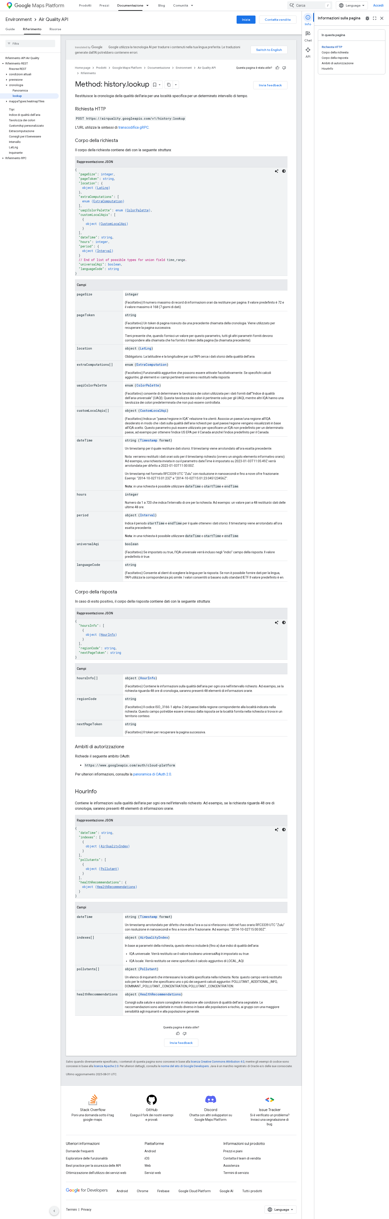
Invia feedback (270, 85)
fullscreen (374, 18)
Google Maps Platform (127, 67)
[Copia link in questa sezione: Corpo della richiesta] (122, 141)
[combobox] (309, 5)
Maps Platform (48, 5)
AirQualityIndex (114, 846)
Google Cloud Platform (195, 1191)
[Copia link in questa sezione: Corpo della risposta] (121, 592)
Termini (71, 1209)
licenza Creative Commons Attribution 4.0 (217, 1061)
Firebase (163, 1191)
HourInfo (108, 634)
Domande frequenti (80, 1151)
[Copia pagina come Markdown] (169, 85)
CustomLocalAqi (113, 224)
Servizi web (153, 1173)
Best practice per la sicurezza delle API (93, 1165)
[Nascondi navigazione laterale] (54, 1210)
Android (150, 1151)
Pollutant (109, 869)
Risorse (55, 29)
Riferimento (32, 29)
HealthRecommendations (116, 887)
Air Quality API (53, 19)
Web (148, 1165)
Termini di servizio (236, 1173)
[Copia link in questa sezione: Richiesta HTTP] (110, 109)
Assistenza (231, 1165)
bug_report (367, 18)
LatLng (102, 187)
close (381, 18)
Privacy (86, 1209)
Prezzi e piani (232, 1151)
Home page (82, 67)
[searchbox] (30, 43)
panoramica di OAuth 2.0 (152, 774)
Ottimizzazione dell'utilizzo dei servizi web (96, 1173)
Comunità (180, 5)
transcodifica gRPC (133, 127)
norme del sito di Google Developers (185, 1066)
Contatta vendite (278, 20)
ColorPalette (138, 210)
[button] (29, 63)
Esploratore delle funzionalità (87, 1158)
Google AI (226, 1191)
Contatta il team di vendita (242, 1158)
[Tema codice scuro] (283, 171)
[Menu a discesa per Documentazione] (148, 5)
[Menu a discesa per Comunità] (193, 5)
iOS (147, 1158)
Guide (10, 29)
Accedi (378, 5)
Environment (18, 19)
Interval (104, 251)
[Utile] (277, 67)
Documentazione (130, 5)
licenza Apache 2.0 (106, 1066)
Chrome (142, 1191)
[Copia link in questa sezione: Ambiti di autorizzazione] (128, 747)
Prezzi (104, 5)
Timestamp (148, 440)
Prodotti (85, 5)
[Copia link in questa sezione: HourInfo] (101, 792)
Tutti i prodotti (252, 1191)
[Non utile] (284, 67)
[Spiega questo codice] (276, 171)
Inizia (246, 20)
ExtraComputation (107, 201)
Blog (161, 5)
